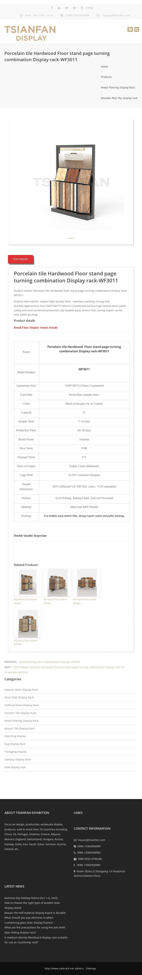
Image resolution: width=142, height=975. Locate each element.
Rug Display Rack (15, 744)
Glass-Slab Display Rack (19, 697)
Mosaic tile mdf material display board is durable (35, 913)
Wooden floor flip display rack (119, 98)
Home (104, 66)
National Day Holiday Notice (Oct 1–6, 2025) (31, 898)
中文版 (89, 8)
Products (106, 77)
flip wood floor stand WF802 (55, 601)
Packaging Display (15, 751)
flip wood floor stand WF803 (84, 601)
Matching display (15, 736)
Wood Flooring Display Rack (118, 87)
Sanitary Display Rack (17, 759)
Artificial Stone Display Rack (21, 705)
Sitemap (90, 968)
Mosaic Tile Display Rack (19, 728)
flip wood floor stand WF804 (25, 642)
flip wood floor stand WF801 (25, 601)
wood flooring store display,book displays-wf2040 (49, 662)
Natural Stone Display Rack (21, 689)
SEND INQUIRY (20, 259)
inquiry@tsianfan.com (116, 15)
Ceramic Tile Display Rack (20, 713)
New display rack (15, 767)
